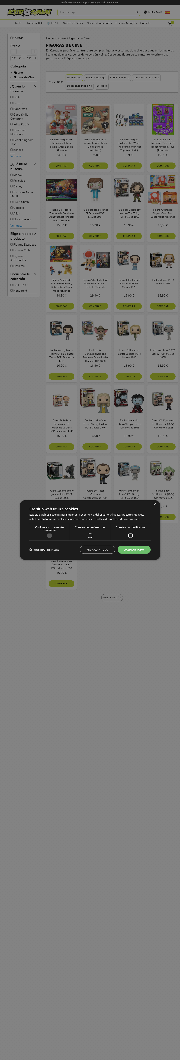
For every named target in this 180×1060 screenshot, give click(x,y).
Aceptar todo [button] (134, 549)
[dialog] (90, 530)
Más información (130, 519)
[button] (44, 549)
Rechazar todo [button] (97, 549)
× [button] (154, 504)
